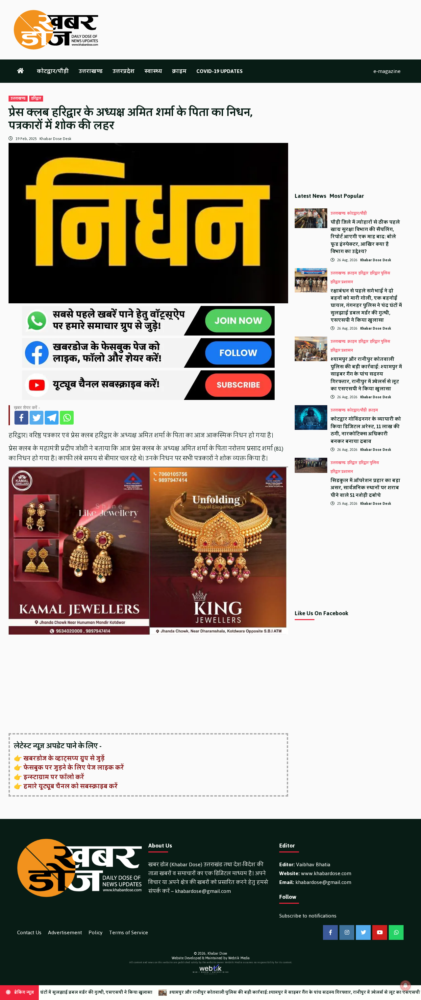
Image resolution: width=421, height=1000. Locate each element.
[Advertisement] (148, 685)
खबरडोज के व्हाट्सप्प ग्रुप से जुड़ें (64, 758)
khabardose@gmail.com (203, 891)
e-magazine (387, 71)
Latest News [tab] (310, 195)
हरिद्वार (36, 99)
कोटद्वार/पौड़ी (53, 71)
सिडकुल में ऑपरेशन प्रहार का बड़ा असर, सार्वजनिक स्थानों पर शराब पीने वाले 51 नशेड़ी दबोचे (365, 488)
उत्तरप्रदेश (123, 71)
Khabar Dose (217, 953)
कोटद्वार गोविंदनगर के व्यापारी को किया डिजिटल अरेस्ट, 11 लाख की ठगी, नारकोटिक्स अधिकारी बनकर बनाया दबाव (366, 430)
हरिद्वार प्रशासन (342, 282)
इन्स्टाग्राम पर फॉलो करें (53, 777)
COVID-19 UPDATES (219, 71)
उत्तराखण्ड (91, 71)
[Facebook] (21, 418)
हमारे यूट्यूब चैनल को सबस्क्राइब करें (70, 786)
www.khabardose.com (326, 873)
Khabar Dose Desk (55, 138)
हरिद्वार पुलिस (380, 273)
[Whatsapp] (67, 418)
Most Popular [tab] (347, 195)
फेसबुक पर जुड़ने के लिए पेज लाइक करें (73, 767)
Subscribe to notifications (307, 916)
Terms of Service (128, 932)
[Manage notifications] (405, 985)
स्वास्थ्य (153, 71)
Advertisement (65, 932)
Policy (95, 932)
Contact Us (29, 932)
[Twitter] (36, 418)
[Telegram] (52, 418)
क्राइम (179, 71)
